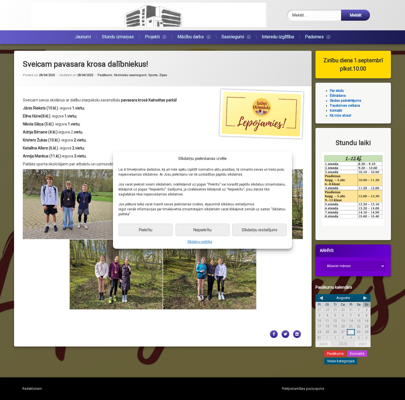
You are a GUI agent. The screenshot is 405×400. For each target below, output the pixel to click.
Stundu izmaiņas (118, 36)
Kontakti (336, 110)
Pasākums (335, 353)
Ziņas (163, 75)
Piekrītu (145, 229)
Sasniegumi (233, 36)
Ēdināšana (338, 96)
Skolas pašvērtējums (345, 101)
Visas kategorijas (341, 361)
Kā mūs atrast (340, 115)
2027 (363, 344)
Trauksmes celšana (345, 106)
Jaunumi (83, 36)
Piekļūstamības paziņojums (303, 389)
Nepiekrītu (202, 229)
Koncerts (357, 353)
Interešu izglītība (278, 36)
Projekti (152, 36)
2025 (323, 344)
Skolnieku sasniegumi (130, 75)
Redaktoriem (32, 389)
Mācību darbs (190, 36)
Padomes (314, 36)
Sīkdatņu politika (199, 242)
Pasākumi (105, 75)
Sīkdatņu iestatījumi (259, 229)
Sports (153, 75)
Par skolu (337, 91)
